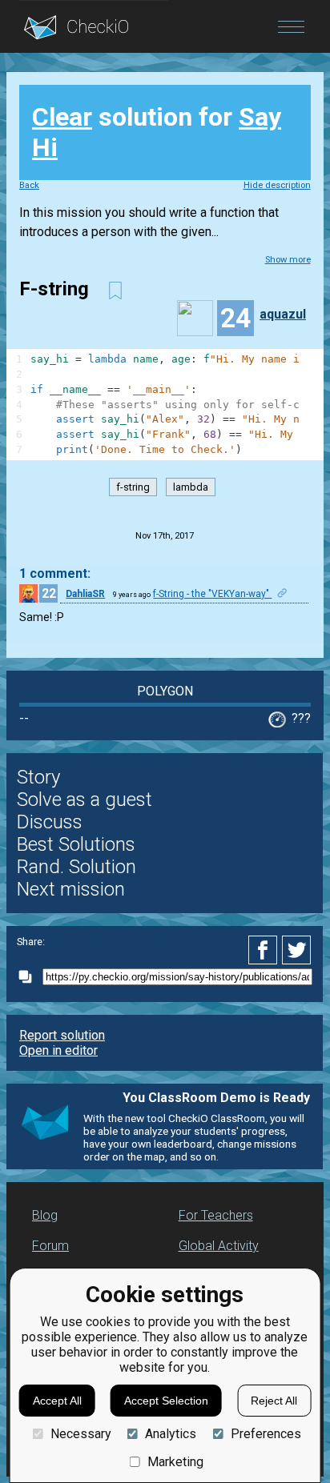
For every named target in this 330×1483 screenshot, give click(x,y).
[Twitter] (297, 950)
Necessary (80, 1433)
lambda (190, 487)
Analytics (170, 1433)
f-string (133, 487)
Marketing (175, 1461)
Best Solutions (76, 844)
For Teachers (216, 1215)
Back (29, 185)
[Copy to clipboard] (29, 976)
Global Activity (219, 1245)
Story (38, 777)
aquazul (283, 314)
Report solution (62, 1035)
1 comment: (55, 573)
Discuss (49, 822)
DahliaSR (85, 593)
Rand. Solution (76, 867)
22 (49, 593)
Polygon (165, 691)
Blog (45, 1215)
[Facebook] (265, 950)
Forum (50, 1245)
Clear (62, 117)
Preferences (265, 1433)
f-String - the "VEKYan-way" (212, 593)
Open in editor (58, 1050)
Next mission (71, 889)
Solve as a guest (84, 799)
